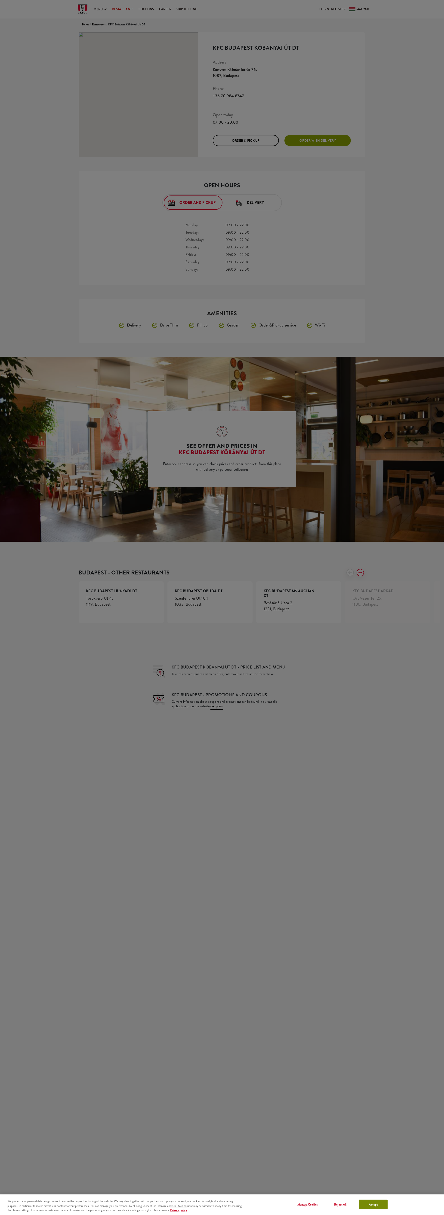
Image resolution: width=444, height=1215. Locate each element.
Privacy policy (178, 1210)
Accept (373, 1204)
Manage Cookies (307, 1204)
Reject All (340, 1204)
